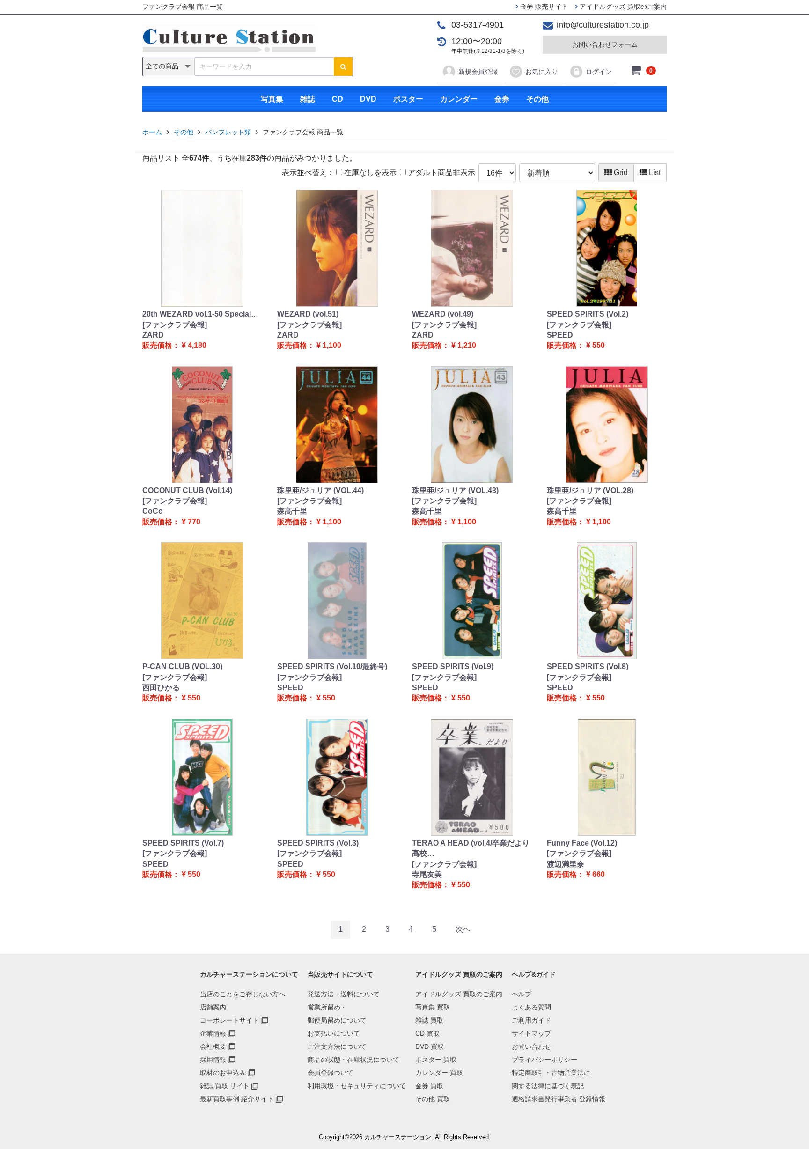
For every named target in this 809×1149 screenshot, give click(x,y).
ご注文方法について (337, 1046)
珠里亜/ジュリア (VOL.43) (455, 490)
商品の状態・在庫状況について (353, 1059)
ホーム (152, 132)
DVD (368, 99)
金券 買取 (429, 1086)
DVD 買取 (429, 1046)
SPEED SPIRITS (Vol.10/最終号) (332, 666)
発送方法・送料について (344, 994)
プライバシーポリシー (544, 1059)
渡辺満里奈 (565, 864)
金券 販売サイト (543, 6)
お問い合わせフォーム (605, 44)
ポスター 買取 (435, 1059)
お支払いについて (334, 1033)
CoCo (152, 511)
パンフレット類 (228, 132)
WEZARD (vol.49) (442, 314)
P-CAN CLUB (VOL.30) (182, 666)
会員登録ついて (330, 1072)
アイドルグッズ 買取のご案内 (622, 6)
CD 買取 (427, 1033)
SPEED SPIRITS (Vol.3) (318, 843)
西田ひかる (161, 688)
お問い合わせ (531, 1046)
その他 (537, 99)
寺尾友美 (427, 874)
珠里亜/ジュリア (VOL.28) (590, 490)
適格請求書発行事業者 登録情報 (558, 1099)
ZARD (153, 335)
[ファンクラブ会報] (174, 325)
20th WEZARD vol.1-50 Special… (200, 314)
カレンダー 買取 (439, 1072)
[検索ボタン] (343, 66)
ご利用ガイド (531, 1020)
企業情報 (213, 1033)
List (654, 173)
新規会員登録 (478, 71)
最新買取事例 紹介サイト (237, 1099)
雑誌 (307, 99)
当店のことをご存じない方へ (242, 994)
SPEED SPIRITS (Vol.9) (452, 666)
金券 (501, 99)
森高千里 (292, 511)
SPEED (560, 335)
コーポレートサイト (229, 1020)
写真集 (272, 99)
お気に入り (541, 71)
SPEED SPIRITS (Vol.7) (183, 843)
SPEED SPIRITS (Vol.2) (587, 314)
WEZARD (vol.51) (307, 314)
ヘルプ (521, 994)
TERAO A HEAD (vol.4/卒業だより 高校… (471, 848)
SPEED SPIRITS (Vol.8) (587, 666)
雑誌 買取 (429, 1020)
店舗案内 (213, 1007)
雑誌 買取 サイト (225, 1086)
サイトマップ (531, 1033)
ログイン (599, 71)
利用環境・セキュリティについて (357, 1086)
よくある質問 (531, 1007)
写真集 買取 (432, 1007)
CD (337, 99)
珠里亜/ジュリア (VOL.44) (320, 490)
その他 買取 (432, 1099)
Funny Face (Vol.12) (582, 843)
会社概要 (213, 1046)
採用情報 (213, 1059)
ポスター (408, 99)
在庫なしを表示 (369, 173)
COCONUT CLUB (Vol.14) (187, 490)
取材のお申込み (223, 1072)
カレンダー (459, 99)
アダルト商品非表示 (440, 173)
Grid (620, 173)
